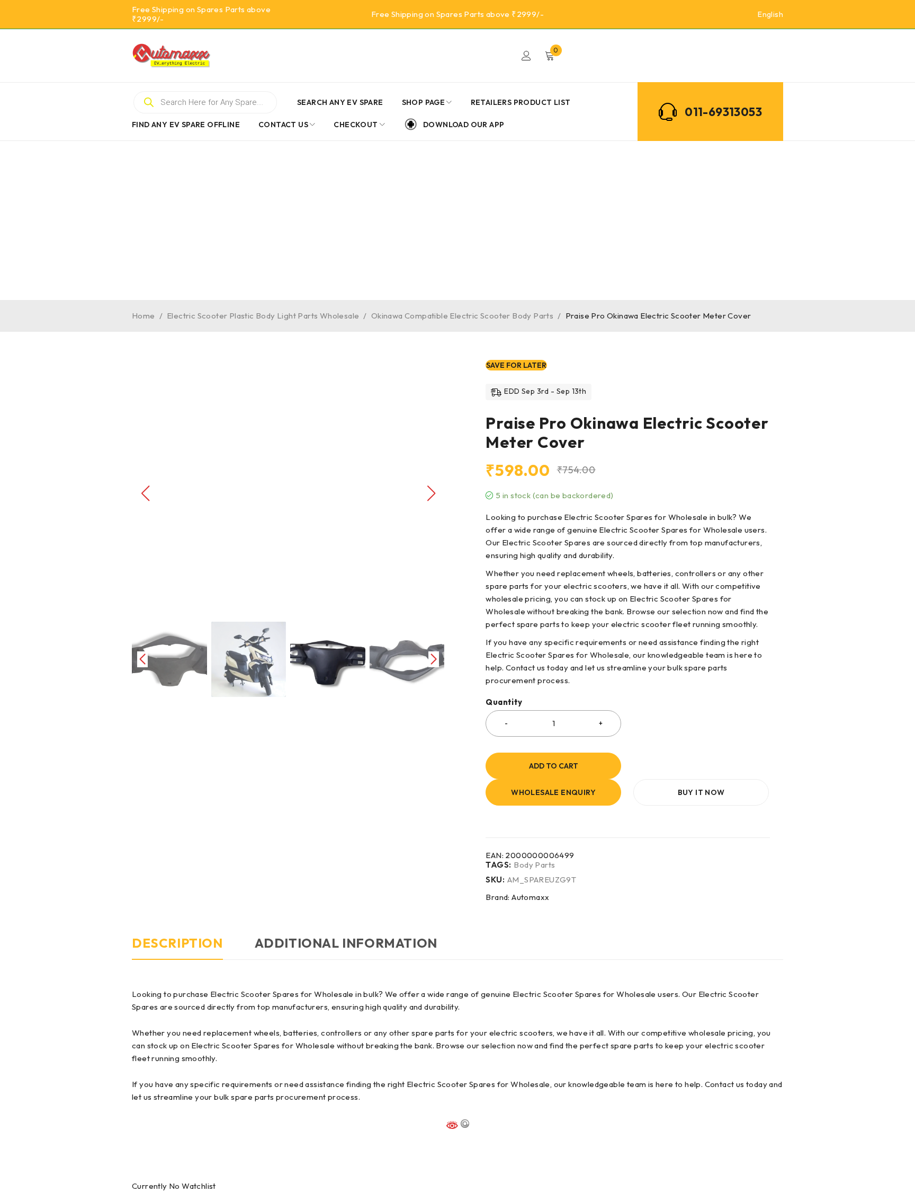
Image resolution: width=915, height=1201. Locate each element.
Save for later (516, 365)
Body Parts (534, 865)
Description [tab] (177, 943)
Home (143, 316)
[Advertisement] (457, 220)
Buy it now (701, 792)
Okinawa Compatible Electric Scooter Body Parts (462, 316)
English (770, 14)
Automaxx (530, 897)
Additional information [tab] (346, 943)
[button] (431, 493)
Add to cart (553, 766)
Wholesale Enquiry (553, 792)
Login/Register (526, 55)
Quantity (504, 702)
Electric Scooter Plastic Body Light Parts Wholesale (263, 316)
